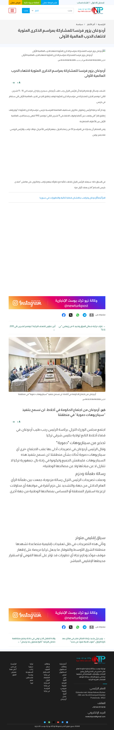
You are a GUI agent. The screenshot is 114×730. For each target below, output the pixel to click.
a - (13, 82)
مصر (31, 680)
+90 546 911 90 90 (98, 707)
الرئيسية (101, 24)
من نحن (13, 667)
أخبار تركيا (63, 664)
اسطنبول (62, 672)
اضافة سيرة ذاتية (31, 2)
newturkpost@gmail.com (95, 717)
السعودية (29, 672)
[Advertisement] (57, 159)
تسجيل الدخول (97, 2)
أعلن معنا (12, 669)
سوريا (31, 667)
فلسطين (29, 677)
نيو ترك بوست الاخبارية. (42, 726)
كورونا (64, 686)
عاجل (64, 696)
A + (18, 82)
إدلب (31, 669)
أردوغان (63, 699)
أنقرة (64, 694)
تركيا (31, 664)
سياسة (79, 24)
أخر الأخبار (91, 24)
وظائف (47, 664)
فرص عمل (15, 2)
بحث (26, 10)
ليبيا (31, 683)
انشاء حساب (82, 2)
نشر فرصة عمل (50, 2)
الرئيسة (13, 664)
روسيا (31, 675)
